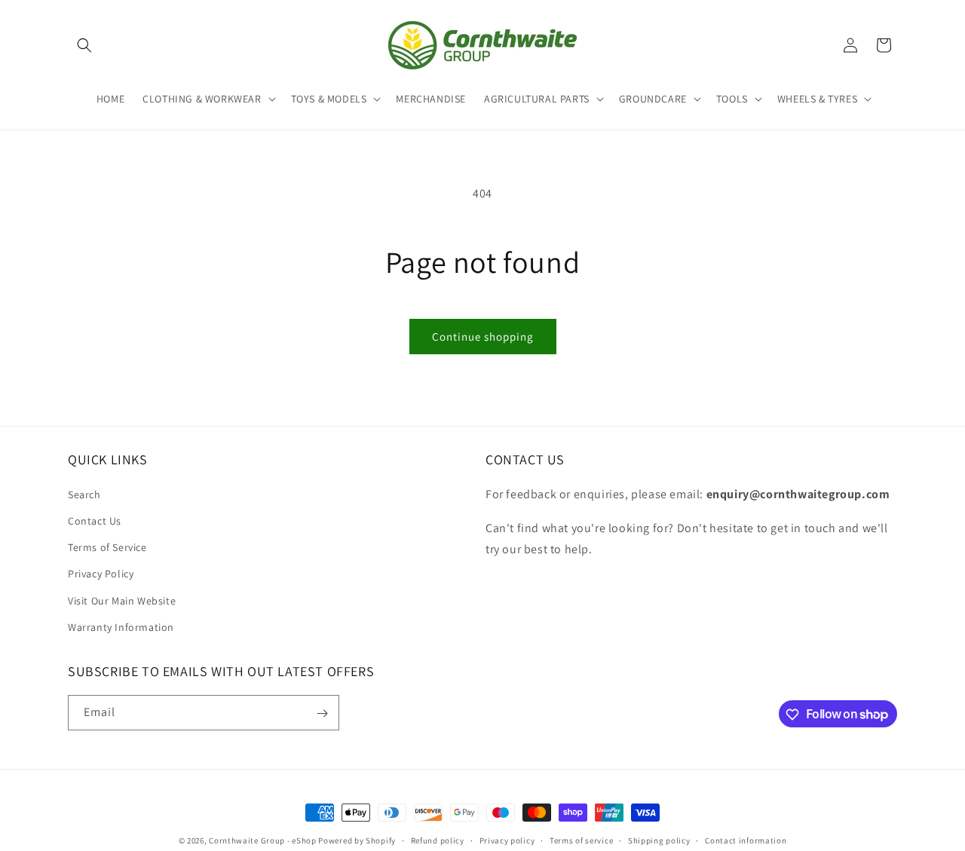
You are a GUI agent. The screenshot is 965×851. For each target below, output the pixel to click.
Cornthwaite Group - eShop (263, 840)
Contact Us (94, 520)
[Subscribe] (322, 713)
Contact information (745, 839)
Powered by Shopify (357, 840)
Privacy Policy (100, 573)
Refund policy (437, 839)
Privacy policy (507, 839)
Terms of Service (107, 546)
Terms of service (581, 839)
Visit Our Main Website (122, 600)
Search (84, 493)
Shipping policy (659, 839)
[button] (84, 45)
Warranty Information (121, 626)
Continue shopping (483, 336)
